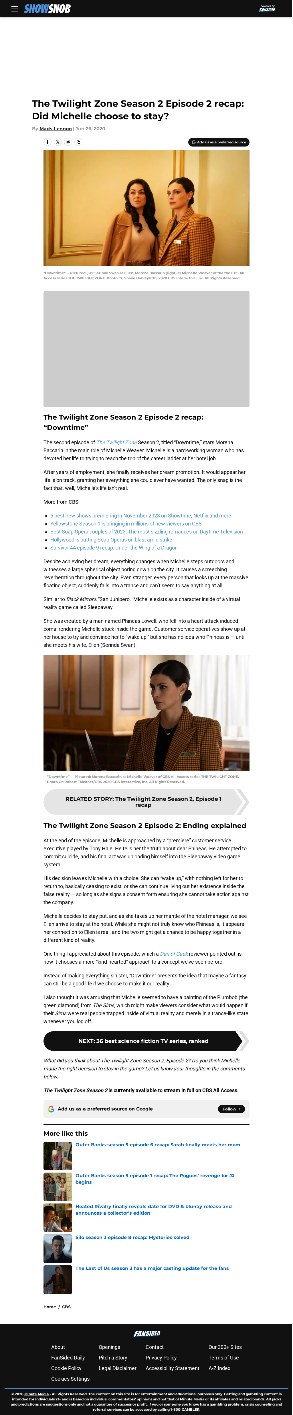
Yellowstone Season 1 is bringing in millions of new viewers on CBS (126, 524)
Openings (109, 1347)
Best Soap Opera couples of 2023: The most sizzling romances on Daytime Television (146, 532)
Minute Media (36, 1394)
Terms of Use (224, 1358)
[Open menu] (14, 8)
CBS (66, 1306)
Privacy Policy (161, 1358)
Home (49, 1306)
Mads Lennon (55, 128)
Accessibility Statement (172, 1368)
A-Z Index (219, 1368)
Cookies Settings (70, 1379)
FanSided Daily (68, 1358)
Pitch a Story (113, 1358)
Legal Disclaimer (117, 1368)
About (58, 1347)
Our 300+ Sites (225, 1347)
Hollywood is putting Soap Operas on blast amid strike (111, 540)
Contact (155, 1347)
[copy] (78, 142)
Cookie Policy (66, 1368)
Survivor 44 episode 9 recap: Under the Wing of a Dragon (114, 548)
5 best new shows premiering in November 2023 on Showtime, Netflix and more (140, 516)
